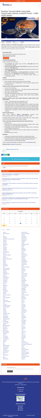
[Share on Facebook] (2, 154)
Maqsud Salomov (14, 149)
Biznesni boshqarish (6, 190)
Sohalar (3, 229)
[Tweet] (4, 154)
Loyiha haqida (17, 384)
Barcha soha (5, 185)
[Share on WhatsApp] (6, 154)
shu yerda (14, 142)
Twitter (21, 407)
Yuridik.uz (33, 415)
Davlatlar (7, 229)
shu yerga (19, 115)
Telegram (21, 410)
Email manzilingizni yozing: (11, 367)
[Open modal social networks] (9, 154)
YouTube (21, 408)
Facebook (21, 405)
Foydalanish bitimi (23, 384)
